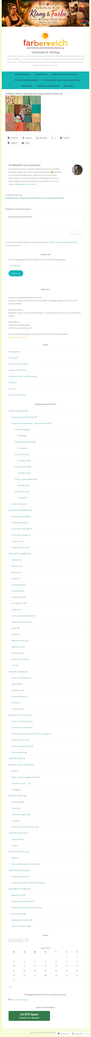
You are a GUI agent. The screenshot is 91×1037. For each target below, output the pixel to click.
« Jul (10, 987)
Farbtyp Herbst (20, 454)
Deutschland (16, 597)
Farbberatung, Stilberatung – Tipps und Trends (30, 423)
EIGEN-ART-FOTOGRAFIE (18, 553)
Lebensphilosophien (19, 814)
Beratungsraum (22, 74)
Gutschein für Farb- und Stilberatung (61, 80)
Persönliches (17, 914)
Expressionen (17, 690)
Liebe (14, 820)
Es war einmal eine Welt (21, 529)
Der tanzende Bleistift (20, 516)
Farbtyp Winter (20, 491)
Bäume (14, 572)
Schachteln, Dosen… (20, 783)
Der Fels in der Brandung (21, 721)
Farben (14, 808)
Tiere (14, 665)
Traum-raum (16, 541)
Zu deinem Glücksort (20, 547)
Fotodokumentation (19, 876)
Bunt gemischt (17, 585)
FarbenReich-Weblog (45, 52)
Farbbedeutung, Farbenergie (23, 417)
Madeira (15, 634)
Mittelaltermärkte (18, 640)
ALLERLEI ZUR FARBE (16, 411)
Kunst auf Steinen (18, 696)
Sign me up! (15, 273)
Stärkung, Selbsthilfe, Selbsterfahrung (26, 883)
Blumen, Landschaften (20, 678)
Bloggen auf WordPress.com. (46, 1033)
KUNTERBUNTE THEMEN (18, 889)
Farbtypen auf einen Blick (65, 74)
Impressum (27, 86)
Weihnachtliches (18, 752)
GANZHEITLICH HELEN (17, 870)
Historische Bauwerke (20, 622)
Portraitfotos (22, 460)
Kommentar (74, 234)
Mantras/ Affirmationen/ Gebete (24, 864)
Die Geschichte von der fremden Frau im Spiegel (30, 733)
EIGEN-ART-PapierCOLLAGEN (19, 765)
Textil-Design (17, 709)
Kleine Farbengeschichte (21, 746)
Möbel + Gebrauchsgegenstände (24, 777)
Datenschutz (41, 74)
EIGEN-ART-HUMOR (16, 758)
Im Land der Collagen (20, 535)
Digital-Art (15, 684)
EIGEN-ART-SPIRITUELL (17, 851)
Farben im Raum (18, 504)
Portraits (21, 435)
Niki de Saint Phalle (19, 659)
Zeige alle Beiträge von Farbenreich (22, 184)
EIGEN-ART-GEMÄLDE (16, 671)
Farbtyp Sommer (21, 467)
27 (45, 975)
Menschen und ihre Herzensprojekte (25, 907)
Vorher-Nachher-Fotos (47, 86)
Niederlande (16, 653)
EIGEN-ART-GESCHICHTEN (18, 715)
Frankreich (16, 609)
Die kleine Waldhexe (19, 740)
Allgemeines (16, 895)
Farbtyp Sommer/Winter (24, 479)
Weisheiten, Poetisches (21, 920)
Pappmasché (17, 839)
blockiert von (32, 1017)
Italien (14, 628)
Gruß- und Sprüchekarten (21, 616)
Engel (14, 858)
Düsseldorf (16, 591)
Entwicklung (16, 802)
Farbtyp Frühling (21, 429)
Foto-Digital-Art (17, 603)
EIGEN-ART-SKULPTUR (17, 833)
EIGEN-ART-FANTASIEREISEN (19, 510)
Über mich (68, 86)
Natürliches (16, 647)
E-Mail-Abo (45, 255)
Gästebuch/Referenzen (26, 80)
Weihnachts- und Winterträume (23, 827)
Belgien (15, 578)
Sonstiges (15, 789)
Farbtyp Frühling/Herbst (24, 442)
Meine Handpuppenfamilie (22, 901)
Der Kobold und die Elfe (21, 727)
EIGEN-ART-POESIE (16, 796)
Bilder (14, 771)
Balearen (15, 566)
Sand (14, 845)
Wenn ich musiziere (19, 926)
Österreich (16, 560)
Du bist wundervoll (19, 522)
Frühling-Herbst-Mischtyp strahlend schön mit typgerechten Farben (34, 196)
